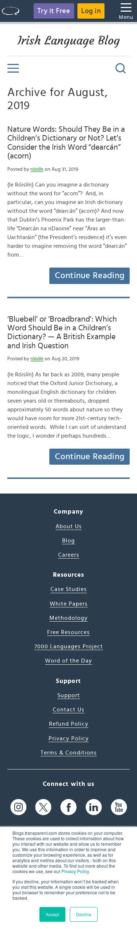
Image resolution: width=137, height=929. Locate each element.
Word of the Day (68, 661)
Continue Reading (89, 275)
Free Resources (68, 632)
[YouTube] (119, 807)
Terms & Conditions (69, 753)
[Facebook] (68, 807)
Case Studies (68, 589)
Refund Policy (68, 724)
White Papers (69, 604)
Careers (68, 555)
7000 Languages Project (68, 646)
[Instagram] (18, 807)
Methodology (68, 618)
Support (68, 695)
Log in (91, 11)
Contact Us (68, 710)
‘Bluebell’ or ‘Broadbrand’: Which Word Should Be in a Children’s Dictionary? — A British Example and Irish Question (62, 332)
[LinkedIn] (93, 807)
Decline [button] (83, 914)
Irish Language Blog (69, 40)
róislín (36, 169)
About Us (69, 526)
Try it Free (53, 11)
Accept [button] (52, 914)
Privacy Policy (75, 871)
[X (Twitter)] (43, 807)
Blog (68, 541)
